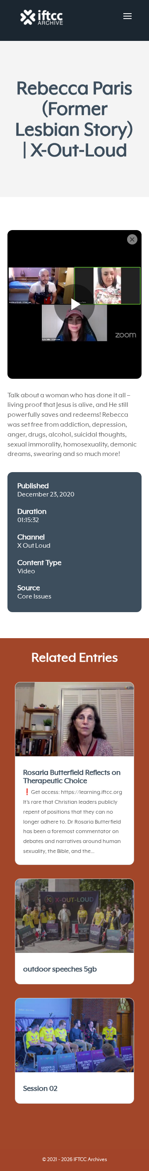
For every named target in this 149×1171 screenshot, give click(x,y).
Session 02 (40, 1089)
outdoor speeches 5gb (60, 969)
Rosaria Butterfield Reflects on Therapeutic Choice (71, 777)
